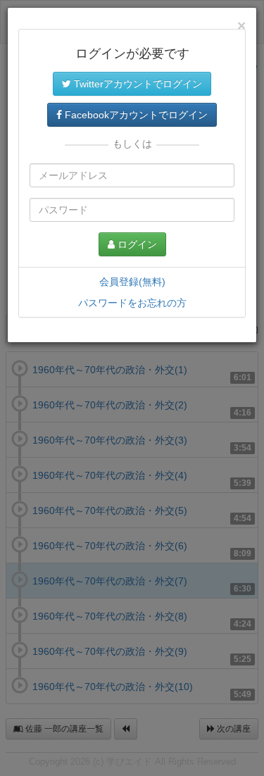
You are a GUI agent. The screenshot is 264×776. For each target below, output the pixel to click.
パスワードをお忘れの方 (132, 302)
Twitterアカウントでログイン (136, 83)
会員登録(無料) (132, 281)
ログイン (136, 244)
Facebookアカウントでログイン (135, 114)
